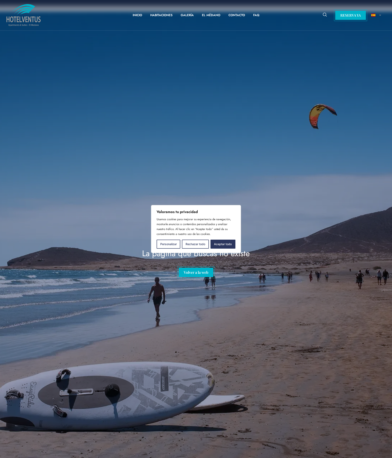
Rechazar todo (195, 244)
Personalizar (168, 244)
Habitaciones (161, 15)
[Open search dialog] (325, 15)
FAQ (256, 15)
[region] (196, 229)
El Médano (211, 15)
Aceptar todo (223, 244)
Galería (187, 15)
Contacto (236, 15)
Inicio (137, 15)
